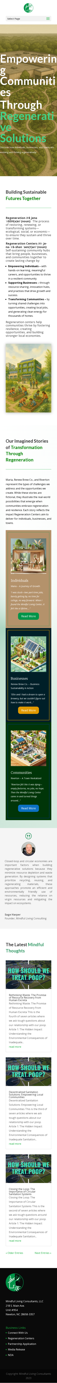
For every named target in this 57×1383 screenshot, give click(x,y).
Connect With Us (18, 1333)
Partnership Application (22, 1344)
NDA (10, 1355)
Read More (28, 616)
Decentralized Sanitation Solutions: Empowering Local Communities (26, 1094)
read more (15, 1046)
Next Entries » (43, 1253)
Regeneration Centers (21, 1338)
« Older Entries (14, 1253)
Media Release (16, 1349)
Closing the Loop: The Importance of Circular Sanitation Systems (22, 1191)
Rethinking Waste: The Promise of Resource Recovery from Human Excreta (27, 997)
